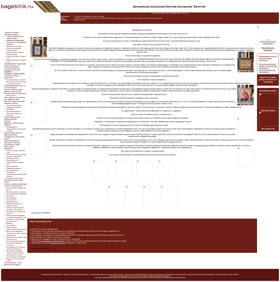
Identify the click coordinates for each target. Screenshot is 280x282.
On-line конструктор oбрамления (268, 42)
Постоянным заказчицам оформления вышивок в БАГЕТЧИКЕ (14, 107)
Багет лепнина (11, 225)
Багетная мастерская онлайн (14, 101)
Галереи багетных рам (12, 117)
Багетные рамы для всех (13, 133)
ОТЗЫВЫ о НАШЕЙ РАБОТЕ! (14, 74)
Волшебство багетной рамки (15, 219)
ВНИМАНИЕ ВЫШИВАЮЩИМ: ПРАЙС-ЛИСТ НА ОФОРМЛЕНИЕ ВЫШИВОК (16, 42)
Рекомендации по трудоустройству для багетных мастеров (16, 129)
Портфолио (8, 148)
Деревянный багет (10, 135)
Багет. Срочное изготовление (14, 97)
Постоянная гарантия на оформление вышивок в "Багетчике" (14, 113)
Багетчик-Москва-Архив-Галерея (16, 154)
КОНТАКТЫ (8, 72)
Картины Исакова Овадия (14, 46)
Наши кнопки (9, 146)
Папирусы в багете (12, 160)
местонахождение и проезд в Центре (52, 241)
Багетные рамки (11, 197)
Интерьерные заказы (13, 158)
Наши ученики (11, 95)
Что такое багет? (12, 199)
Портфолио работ (268, 91)
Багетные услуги (12, 221)
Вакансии (7, 125)
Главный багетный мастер (14, 203)
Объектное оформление (14, 156)
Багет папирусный (12, 170)
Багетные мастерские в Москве (16, 192)
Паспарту (7, 121)
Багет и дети (10, 196)
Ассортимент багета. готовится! (16, 79)
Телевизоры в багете (268, 110)
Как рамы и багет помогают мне (16, 188)
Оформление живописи (14, 168)
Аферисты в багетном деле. (14, 123)
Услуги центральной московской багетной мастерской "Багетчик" (12, 68)
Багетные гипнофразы (12, 264)
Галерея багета (11, 172)
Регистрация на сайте (12, 144)
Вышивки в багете (10, 103)
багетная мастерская (58, 243)
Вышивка (9, 223)
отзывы (46, 239)
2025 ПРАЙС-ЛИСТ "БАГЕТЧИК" (15, 64)
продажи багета (201, 145)
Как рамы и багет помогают (15, 209)
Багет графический (12, 166)
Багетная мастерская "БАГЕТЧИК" (17, 194)
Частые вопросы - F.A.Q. (13, 263)
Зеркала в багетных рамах (13, 89)
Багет (8, 190)
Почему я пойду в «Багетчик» (15, 207)
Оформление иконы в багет (15, 178)
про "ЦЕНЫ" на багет (11, 99)
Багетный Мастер (10, 119)
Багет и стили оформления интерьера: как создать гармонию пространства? (17, 233)
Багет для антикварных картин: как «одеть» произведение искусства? (16, 243)
